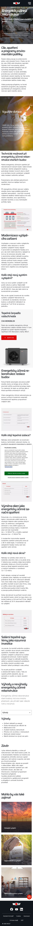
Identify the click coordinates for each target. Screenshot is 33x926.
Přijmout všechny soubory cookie (16, 473)
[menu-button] (29, 3)
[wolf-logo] (16, 3)
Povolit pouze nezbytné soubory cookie (18, 477)
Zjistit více (10, 338)
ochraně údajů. (8, 466)
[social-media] (11, 909)
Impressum (27, 916)
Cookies (18, 916)
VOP (22, 920)
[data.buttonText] (29, 897)
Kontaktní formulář (8, 916)
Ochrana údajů (14, 920)
